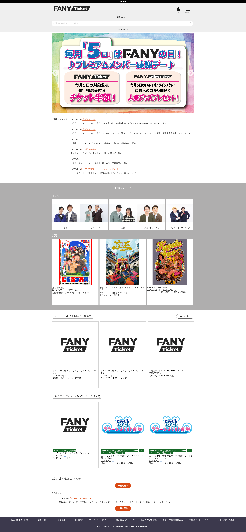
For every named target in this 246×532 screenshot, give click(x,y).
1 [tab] (103, 113)
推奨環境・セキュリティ (200, 520)
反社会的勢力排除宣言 (173, 520)
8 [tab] (143, 113)
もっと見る (185, 316)
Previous (55, 73)
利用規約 (79, 520)
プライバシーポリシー (99, 520)
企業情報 (61, 520)
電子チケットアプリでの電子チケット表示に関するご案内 (96, 153)
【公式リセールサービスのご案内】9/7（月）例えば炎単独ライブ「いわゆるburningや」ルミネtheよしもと (118, 123)
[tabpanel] (123, 73)
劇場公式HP (43, 520)
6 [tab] (132, 113)
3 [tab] (115, 113)
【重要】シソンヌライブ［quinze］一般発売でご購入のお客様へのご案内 (103, 143)
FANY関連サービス (19, 520)
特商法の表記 (121, 520)
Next (190, 73)
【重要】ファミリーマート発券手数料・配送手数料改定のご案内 (99, 163)
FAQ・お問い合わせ (226, 520)
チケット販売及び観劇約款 (145, 520)
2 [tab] (109, 113)
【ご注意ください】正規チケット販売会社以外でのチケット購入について (103, 173)
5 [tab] (126, 113)
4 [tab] (121, 113)
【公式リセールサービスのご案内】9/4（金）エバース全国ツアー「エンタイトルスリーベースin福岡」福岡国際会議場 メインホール (130, 133)
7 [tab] (138, 113)
